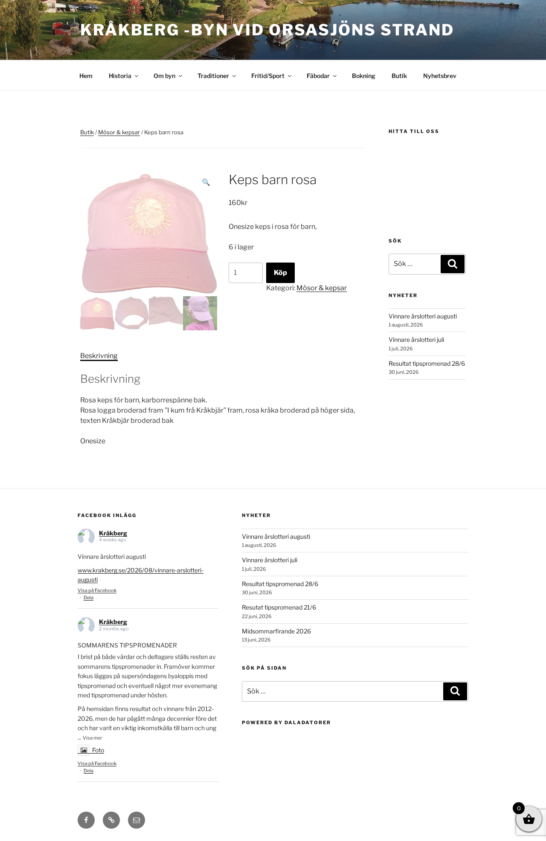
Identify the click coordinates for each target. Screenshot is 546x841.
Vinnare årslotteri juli (416, 339)
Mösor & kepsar (119, 132)
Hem (86, 75)
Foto (98, 750)
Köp (280, 273)
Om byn (164, 75)
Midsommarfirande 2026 (276, 631)
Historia (120, 75)
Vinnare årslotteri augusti (423, 316)
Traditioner (213, 75)
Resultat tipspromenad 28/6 (427, 363)
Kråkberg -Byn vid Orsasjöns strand (267, 29)
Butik (399, 75)
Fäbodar (318, 75)
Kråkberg (113, 533)
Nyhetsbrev (439, 75)
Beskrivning (99, 356)
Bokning (363, 75)
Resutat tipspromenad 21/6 (279, 607)
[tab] (99, 356)
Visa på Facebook (97, 590)
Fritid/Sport (268, 75)
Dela (88, 598)
